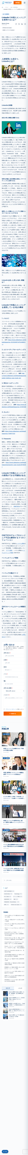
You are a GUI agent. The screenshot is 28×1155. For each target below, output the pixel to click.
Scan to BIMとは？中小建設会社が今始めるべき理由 (14, 916)
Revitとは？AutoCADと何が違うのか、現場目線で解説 (14, 951)
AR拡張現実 (7, 899)
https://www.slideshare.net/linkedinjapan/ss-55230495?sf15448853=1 (14, 342)
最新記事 (8, 988)
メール (6, 674)
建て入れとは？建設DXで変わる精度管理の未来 (14, 959)
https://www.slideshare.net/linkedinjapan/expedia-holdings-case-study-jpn (14, 376)
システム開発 (20, 543)
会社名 (5, 666)
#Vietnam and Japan (7, 27)
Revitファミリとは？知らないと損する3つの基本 (15, 928)
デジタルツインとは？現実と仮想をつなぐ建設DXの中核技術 (14, 972)
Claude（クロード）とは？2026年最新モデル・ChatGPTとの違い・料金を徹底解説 (14, 947)
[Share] (25, 24)
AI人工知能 (7, 896)
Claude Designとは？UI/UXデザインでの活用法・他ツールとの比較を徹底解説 (14, 942)
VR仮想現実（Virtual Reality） (11, 901)
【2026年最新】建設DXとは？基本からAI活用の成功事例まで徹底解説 (14, 955)
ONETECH (17, 506)
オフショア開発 (8, 552)
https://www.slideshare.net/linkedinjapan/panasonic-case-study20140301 (14, 465)
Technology (18, 893)
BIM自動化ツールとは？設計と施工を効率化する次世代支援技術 (14, 980)
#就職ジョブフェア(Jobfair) (8, 30)
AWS (6, 904)
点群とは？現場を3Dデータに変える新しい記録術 (14, 920)
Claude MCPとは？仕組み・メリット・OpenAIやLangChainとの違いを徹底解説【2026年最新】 (14, 934)
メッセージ (7, 694)
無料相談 (17, 2)
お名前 (6, 659)
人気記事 (20, 988)
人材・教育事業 (14, 7)
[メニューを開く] (24, 2)
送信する (13, 713)
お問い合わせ (7, 652)
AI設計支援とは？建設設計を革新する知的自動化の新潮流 (14, 963)
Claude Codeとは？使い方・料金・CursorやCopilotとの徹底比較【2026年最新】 (14, 938)
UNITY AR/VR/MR (9, 891)
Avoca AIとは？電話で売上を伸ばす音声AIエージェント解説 (14, 924)
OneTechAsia (8, 893)
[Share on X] (19, 24)
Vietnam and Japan (16, 904)
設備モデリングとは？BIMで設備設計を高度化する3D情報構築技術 (14, 976)
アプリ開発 (9, 550)
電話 (5, 681)
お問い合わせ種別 (8, 688)
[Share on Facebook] (16, 24)
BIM (16, 899)
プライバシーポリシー (11, 709)
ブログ (6, 7)
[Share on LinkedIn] (22, 24)
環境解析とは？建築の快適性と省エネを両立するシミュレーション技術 (14, 968)
